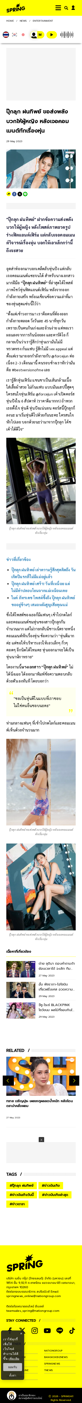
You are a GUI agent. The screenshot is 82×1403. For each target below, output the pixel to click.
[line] (25, 194)
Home (10, 21)
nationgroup (53, 1351)
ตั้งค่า (12, 1375)
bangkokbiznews (56, 1357)
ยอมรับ (12, 1367)
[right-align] (65, 8)
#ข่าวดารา (17, 1204)
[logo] (15, 8)
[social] (34, 1330)
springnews (52, 1364)
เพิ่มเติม (14, 1359)
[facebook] (14, 194)
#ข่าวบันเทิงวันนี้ (22, 1194)
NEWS (23, 21)
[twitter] (19, 194)
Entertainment (43, 21)
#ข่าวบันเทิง (51, 1185)
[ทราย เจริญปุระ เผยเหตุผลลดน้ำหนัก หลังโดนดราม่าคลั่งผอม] (41, 1076)
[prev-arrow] (8, 1081)
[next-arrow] (74, 1081)
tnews (48, 1370)
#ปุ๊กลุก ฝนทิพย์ (21, 1185)
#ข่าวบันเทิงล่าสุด (55, 1194)
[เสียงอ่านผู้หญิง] (37, 34)
